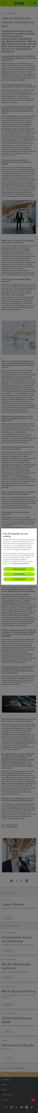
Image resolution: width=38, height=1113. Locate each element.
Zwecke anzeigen (19, 569)
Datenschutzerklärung (21, 563)
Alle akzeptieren (19, 579)
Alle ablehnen (19, 574)
